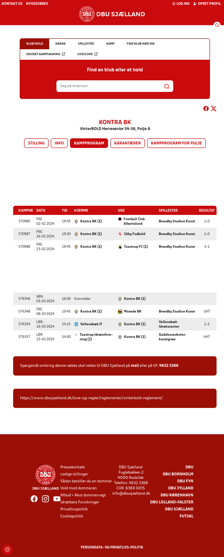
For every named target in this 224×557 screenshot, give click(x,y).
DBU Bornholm (178, 474)
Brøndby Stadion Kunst (177, 221)
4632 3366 (168, 366)
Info (59, 143)
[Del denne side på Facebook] (206, 109)
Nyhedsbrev (37, 3)
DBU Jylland (180, 488)
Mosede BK (133, 311)
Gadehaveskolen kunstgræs (172, 337)
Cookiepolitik (71, 516)
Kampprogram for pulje (176, 143)
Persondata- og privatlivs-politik (112, 547)
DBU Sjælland (179, 509)
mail (135, 366)
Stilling (36, 143)
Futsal (186, 516)
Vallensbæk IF (91, 324)
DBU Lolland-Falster (171, 502)
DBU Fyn (185, 481)
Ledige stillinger (74, 474)
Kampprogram (89, 143)
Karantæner (127, 143)
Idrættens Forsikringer (79, 502)
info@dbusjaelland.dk (131, 494)
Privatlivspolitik (74, 509)
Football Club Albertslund (134, 221)
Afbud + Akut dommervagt (83, 495)
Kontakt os (12, 3)
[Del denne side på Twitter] (214, 109)
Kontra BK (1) (91, 221)
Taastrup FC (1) (136, 246)
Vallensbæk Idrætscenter (169, 324)
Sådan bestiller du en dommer (86, 481)
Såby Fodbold (134, 234)
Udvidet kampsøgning (43, 54)
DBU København (177, 495)
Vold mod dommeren (78, 488)
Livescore (85, 54)
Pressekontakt (72, 467)
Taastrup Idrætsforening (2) (96, 337)
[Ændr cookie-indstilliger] (7, 549)
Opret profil (209, 3)
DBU (189, 467)
